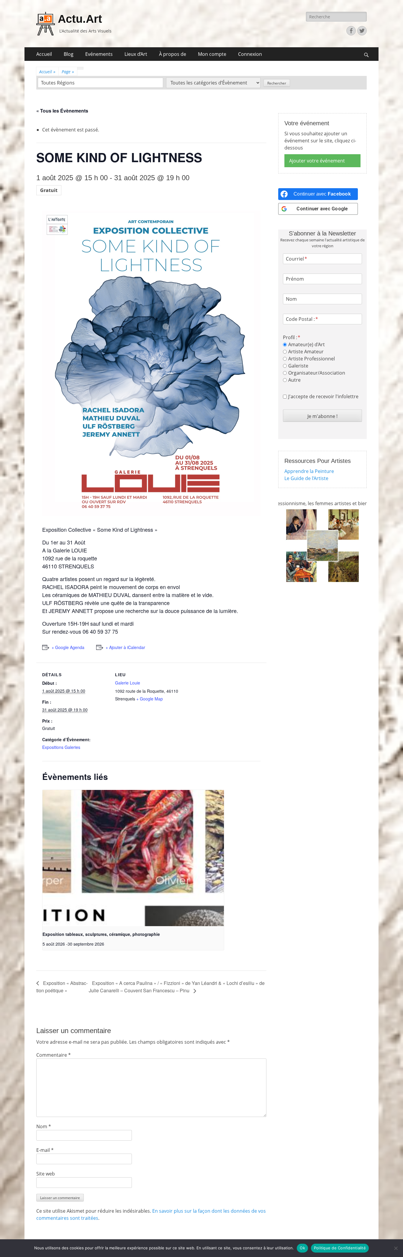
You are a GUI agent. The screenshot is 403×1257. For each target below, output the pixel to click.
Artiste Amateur (306, 351)
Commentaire (53, 1055)
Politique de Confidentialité (340, 1247)
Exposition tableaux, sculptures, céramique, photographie (101, 934)
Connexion (250, 54)
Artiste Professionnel (311, 358)
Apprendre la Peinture (309, 471)
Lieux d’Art (135, 54)
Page (68, 71)
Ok (302, 1247)
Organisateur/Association (316, 373)
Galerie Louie (127, 683)
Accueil (44, 54)
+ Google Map (149, 699)
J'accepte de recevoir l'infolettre (323, 396)
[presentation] (133, 858)
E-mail (45, 1150)
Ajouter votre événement (317, 160)
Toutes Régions (58, 82)
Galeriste (298, 365)
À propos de (172, 54)
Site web (45, 1173)
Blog (68, 54)
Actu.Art (80, 19)
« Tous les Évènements (62, 110)
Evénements (99, 54)
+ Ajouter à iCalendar (125, 647)
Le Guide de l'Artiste (306, 478)
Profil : (290, 337)
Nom (43, 1126)
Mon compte (212, 54)
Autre (294, 380)
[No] (396, 1248)
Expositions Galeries (61, 747)
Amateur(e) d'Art (306, 344)
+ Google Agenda (68, 647)
